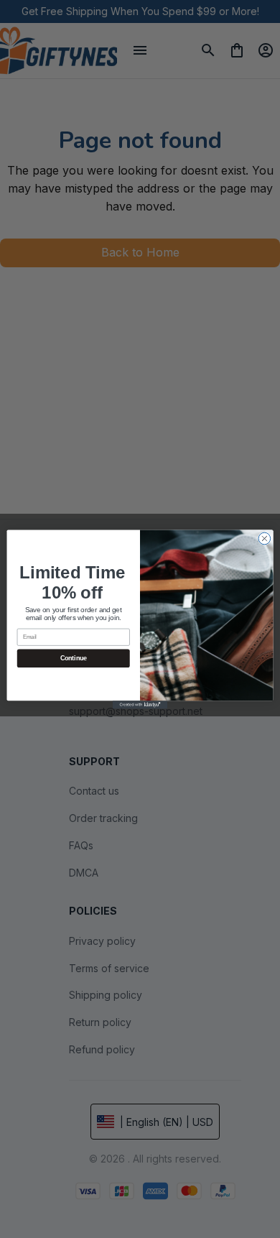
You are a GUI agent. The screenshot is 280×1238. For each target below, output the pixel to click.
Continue (73, 658)
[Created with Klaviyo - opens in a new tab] (140, 704)
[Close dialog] (264, 538)
